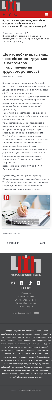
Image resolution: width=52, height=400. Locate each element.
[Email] (13, 283)
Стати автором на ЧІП (26, 300)
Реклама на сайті (26, 296)
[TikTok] (9, 14)
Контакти (26, 293)
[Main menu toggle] (46, 14)
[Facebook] (3, 14)
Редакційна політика (26, 303)
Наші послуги (26, 306)
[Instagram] (15, 14)
